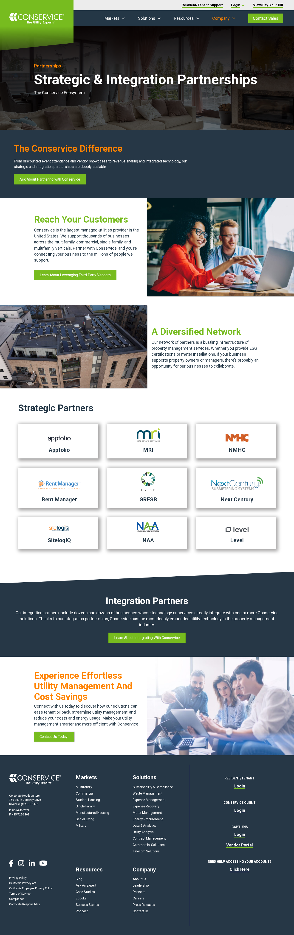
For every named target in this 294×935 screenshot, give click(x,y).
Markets (112, 18)
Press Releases (144, 905)
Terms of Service (20, 893)
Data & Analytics (144, 825)
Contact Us (141, 911)
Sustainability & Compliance (153, 787)
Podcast (82, 911)
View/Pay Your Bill (268, 5)
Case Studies (85, 892)
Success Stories (87, 905)
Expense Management (149, 800)
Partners (139, 892)
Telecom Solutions (146, 851)
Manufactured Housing (92, 813)
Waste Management (147, 793)
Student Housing (88, 800)
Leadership (141, 885)
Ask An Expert (86, 885)
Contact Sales (265, 18)
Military (81, 825)
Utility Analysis (143, 832)
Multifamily (84, 787)
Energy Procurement (148, 819)
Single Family (85, 806)
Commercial (84, 793)
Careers (138, 898)
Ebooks (81, 898)
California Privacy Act (22, 883)
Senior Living (85, 819)
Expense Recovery (146, 806)
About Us (139, 879)
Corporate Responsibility (24, 904)
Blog (79, 879)
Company (221, 18)
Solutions (146, 18)
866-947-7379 (21, 810)
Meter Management (147, 813)
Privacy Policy (18, 877)
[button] (123, 18)
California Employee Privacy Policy (31, 888)
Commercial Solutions (149, 845)
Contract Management (149, 838)
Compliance (16, 899)
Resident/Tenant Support (202, 5)
